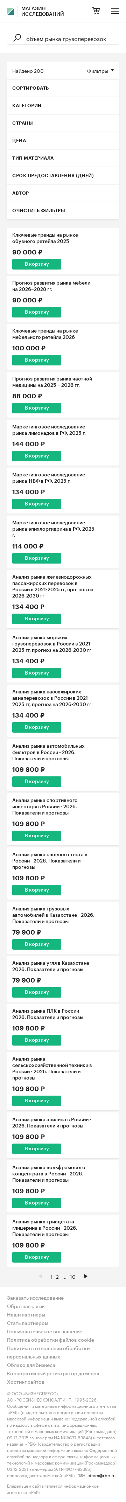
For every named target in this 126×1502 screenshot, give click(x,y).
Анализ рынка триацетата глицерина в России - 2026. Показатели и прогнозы (44, 1228)
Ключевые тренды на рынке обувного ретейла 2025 (45, 238)
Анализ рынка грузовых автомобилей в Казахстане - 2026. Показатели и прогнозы (53, 915)
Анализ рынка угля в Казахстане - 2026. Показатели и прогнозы (52, 966)
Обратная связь (25, 1306)
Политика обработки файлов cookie (50, 1340)
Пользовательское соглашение (44, 1331)
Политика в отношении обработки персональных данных (48, 1353)
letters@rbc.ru (100, 1475)
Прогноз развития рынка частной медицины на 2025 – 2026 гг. (52, 382)
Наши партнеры (26, 1315)
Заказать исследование (35, 1298)
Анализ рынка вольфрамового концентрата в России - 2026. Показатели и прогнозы (48, 1174)
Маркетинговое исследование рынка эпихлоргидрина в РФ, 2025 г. (53, 529)
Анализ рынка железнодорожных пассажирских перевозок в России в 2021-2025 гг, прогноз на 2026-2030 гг (52, 587)
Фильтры (97, 70)
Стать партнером (27, 1323)
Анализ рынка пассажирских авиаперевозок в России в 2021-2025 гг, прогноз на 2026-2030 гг (51, 698)
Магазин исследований (42, 11)
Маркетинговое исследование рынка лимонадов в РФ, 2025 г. (49, 430)
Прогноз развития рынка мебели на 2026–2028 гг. (51, 286)
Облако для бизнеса (31, 1365)
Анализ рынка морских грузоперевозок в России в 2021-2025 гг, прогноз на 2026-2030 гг (52, 644)
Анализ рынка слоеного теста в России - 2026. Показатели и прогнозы (50, 861)
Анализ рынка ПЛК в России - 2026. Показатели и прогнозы (47, 1014)
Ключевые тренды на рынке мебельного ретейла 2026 (45, 334)
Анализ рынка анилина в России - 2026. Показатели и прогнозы (51, 1123)
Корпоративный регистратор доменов (53, 1373)
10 (73, 1276)
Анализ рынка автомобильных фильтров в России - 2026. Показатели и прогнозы (48, 752)
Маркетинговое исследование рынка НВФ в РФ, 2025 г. (48, 478)
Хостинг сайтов (25, 1382)
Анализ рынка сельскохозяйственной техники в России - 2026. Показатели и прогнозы (52, 1069)
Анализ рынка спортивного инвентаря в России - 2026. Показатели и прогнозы (45, 807)
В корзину (37, 264)
